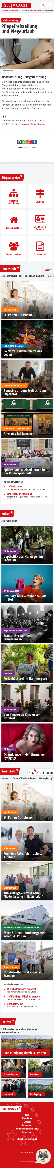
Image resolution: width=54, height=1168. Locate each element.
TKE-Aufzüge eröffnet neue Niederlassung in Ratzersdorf (23, 894)
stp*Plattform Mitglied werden (23, 996)
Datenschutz (27, 1125)
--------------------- (27, 1135)
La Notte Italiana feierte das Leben (23, 352)
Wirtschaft (8, 771)
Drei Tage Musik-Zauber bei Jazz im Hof (25, 597)
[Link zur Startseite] (16, 5)
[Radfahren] (40, 1066)
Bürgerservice (10, 177)
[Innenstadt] (13, 1086)
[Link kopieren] (29, 142)
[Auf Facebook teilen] (34, 142)
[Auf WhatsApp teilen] (24, 142)
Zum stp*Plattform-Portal (24, 778)
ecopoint (5, 778)
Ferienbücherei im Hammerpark (25, 678)
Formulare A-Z (40, 254)
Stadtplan (40, 202)
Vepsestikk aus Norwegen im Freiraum (23, 558)
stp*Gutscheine (15, 1004)
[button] (42, 1156)
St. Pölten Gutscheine (34, 276)
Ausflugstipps (36, 1094)
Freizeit (6, 1022)
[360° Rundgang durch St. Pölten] (27, 1044)
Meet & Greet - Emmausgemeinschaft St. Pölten (26, 934)
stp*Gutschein (14, 486)
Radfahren (34, 1074)
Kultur (5, 513)
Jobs (27, 1115)
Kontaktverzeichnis (13, 254)
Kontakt (27, 1121)
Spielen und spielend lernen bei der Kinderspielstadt (25, 471)
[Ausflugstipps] (40, 1086)
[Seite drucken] (19, 142)
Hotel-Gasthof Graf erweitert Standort (23, 973)
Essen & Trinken (11, 1074)
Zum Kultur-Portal (9, 521)
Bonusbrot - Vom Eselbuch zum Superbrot (25, 392)
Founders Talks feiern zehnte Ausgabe (23, 855)
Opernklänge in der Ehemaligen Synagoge (25, 756)
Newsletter (27, 1118)
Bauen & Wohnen (14, 228)
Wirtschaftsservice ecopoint (21, 989)
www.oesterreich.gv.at (33, 124)
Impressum (27, 1132)
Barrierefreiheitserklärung (27, 1128)
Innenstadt (8, 268)
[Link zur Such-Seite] (43, 5)
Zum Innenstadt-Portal (11, 276)
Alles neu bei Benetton (19, 433)
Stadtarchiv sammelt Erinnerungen (18, 637)
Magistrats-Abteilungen (13, 202)
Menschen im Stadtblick (20, 494)
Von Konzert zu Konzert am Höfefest (22, 716)
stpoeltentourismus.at (10, 1032)
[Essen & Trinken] (13, 1066)
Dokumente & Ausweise (40, 228)
